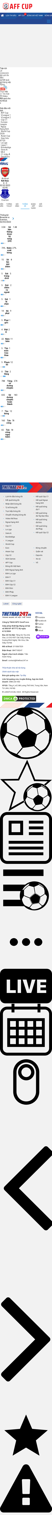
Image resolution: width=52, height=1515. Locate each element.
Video (5, 96)
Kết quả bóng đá (12, 500)
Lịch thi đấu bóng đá (14, 496)
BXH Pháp (9, 592)
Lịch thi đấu (11, 16)
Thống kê (25, 205)
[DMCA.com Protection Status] (20, 698)
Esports (39, 555)
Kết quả (5, 80)
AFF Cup (9, 562)
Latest (6, 604)
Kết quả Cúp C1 (42, 496)
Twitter (40, 624)
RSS (39, 627)
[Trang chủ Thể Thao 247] (2, 15)
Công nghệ (16, 604)
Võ (37, 562)
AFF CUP (21, 16)
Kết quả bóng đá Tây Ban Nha (42, 514)
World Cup (9, 544)
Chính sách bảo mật (10, 672)
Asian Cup (9, 551)
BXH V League (11, 595)
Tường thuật (9, 205)
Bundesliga (10, 537)
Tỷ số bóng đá (11, 507)
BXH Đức (9, 588)
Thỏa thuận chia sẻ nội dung (13, 668)
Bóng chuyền (41, 548)
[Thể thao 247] (14, 487)
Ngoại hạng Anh (12, 522)
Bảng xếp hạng (5, 83)
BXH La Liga (10, 573)
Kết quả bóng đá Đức (41, 520)
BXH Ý (8, 577)
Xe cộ (38, 559)
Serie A (8, 533)
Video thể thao (11, 518)
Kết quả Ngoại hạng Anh (42, 501)
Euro (7, 548)
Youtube (41, 617)
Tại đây (23, 675)
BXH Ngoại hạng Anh (14, 570)
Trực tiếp (4, 91)
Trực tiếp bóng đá (12, 511)
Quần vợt (39, 551)
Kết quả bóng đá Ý (41, 508)
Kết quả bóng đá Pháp (41, 527)
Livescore (4, 73)
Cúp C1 (8, 526)
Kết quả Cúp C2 (42, 532)
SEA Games (10, 559)
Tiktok (40, 630)
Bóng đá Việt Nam (35, 16)
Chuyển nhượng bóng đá (15, 515)
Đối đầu (40, 205)
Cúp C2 (8, 555)
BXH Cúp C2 (10, 584)
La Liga (8, 529)
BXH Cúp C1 (10, 581)
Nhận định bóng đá (13, 504)
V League (9, 540)
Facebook (41, 621)
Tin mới (5, 94)
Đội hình (17, 205)
